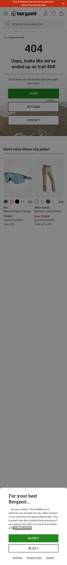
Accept (33, 538)
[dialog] (33, 526)
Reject (33, 548)
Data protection (22, 528)
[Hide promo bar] (63, 3)
